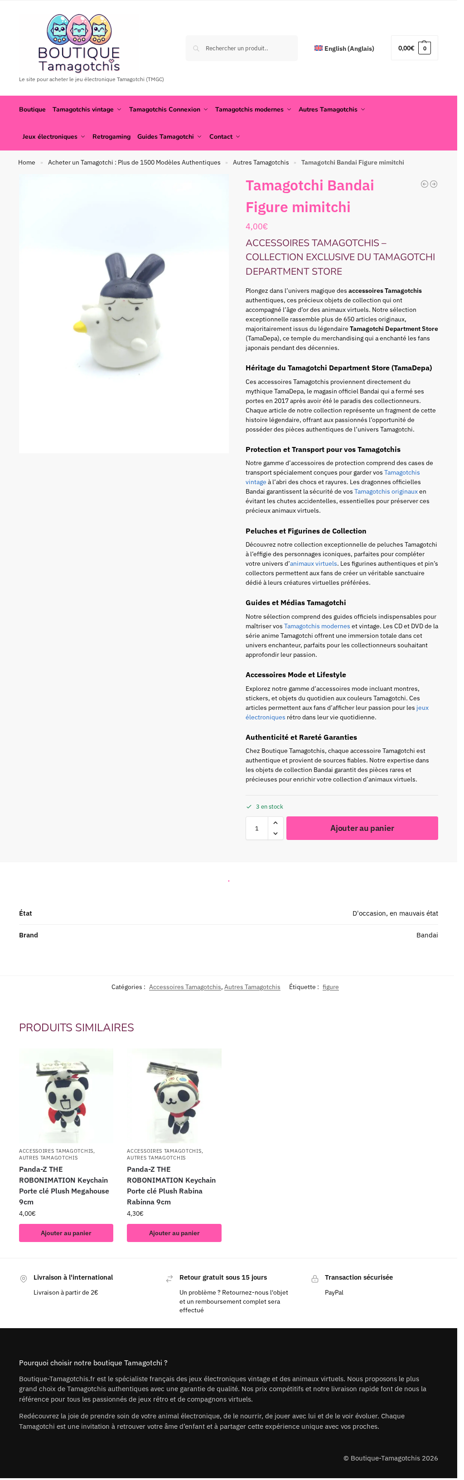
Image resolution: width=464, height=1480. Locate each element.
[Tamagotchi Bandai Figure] (433, 184)
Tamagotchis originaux (386, 491)
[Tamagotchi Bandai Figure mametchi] (424, 184)
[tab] (228, 878)
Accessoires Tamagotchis (185, 987)
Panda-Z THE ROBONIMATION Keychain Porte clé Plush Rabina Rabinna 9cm (171, 1185)
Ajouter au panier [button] (66, 1233)
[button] (414, 47)
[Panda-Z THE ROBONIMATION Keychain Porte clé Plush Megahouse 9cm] (66, 1095)
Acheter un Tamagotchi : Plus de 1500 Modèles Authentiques (134, 162)
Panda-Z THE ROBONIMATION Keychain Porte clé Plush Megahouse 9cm (64, 1185)
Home (26, 162)
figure (331, 987)
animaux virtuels (313, 563)
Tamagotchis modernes (317, 626)
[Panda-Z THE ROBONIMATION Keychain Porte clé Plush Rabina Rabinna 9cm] (174, 1095)
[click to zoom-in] (124, 313)
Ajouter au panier (362, 828)
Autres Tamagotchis (261, 162)
